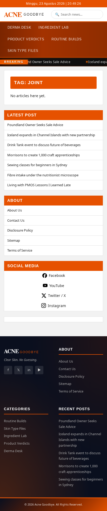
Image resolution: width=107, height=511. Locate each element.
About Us (14, 210)
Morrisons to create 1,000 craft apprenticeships (43, 155)
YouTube (56, 285)
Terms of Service (19, 250)
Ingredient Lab (53, 27)
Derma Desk (19, 27)
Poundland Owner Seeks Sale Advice (42, 62)
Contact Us (15, 220)
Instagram (57, 305)
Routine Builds (66, 39)
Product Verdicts (26, 39)
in (29, 369)
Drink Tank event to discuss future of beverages (44, 144)
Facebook (57, 275)
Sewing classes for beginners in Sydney (37, 165)
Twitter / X (57, 295)
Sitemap (13, 240)
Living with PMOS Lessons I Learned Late (39, 185)
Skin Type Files (23, 51)
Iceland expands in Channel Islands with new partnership (51, 135)
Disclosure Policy (20, 230)
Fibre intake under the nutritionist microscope (42, 175)
